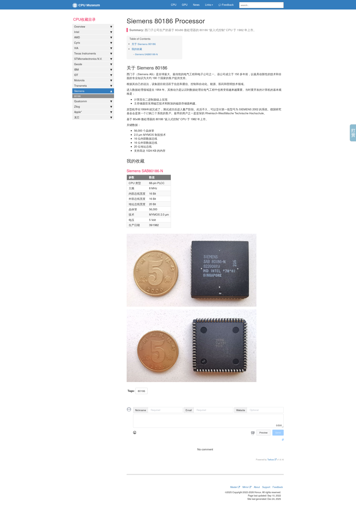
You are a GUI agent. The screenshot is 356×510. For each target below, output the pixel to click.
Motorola (79, 80)
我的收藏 (137, 49)
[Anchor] (157, 44)
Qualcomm (80, 101)
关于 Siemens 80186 (144, 44)
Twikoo (270, 459)
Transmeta (80, 85)
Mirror (245, 487)
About (257, 487)
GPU (184, 4)
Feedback (227, 4)
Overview (79, 26)
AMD (77, 37)
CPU (173, 4)
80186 (77, 96)
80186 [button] (141, 391)
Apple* (78, 112)
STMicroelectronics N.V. (88, 59)
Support (266, 487)
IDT (76, 75)
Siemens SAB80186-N (146, 54)
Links (208, 4)
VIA (76, 48)
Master (233, 487)
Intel (76, 32)
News (196, 4)
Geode (78, 64)
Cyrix (77, 42)
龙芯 (76, 117)
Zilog (77, 106)
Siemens (79, 91)
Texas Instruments (85, 53)
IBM (76, 69)
